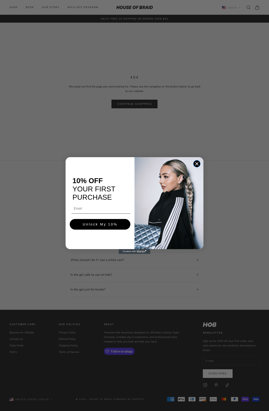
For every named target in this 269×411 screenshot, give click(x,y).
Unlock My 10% (100, 224)
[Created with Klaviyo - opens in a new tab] (134, 251)
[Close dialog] (196, 163)
